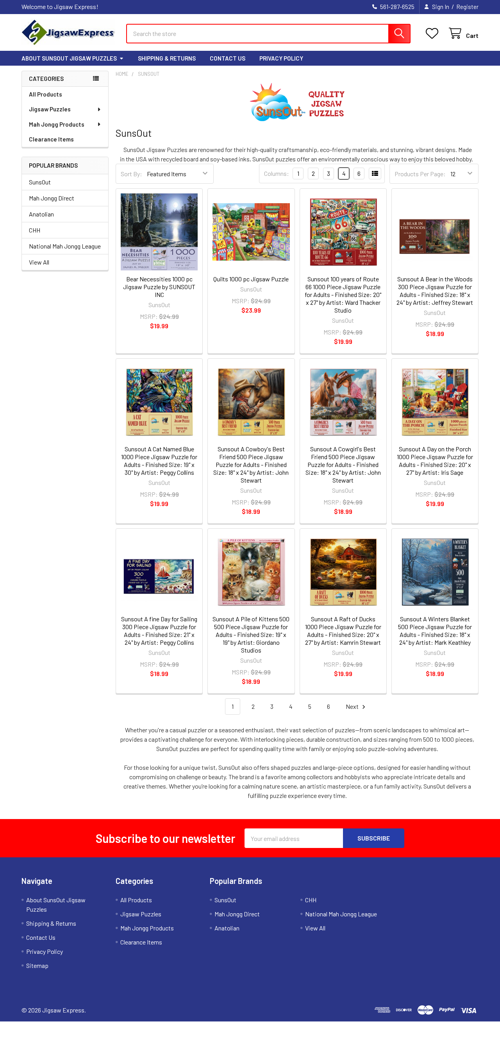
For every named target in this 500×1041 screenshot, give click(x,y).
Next (353, 706)
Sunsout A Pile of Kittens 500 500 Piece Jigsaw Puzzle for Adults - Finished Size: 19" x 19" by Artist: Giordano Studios (250, 634)
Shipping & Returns (167, 58)
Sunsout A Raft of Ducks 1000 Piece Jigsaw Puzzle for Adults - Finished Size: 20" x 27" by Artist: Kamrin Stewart (343, 630)
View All (39, 262)
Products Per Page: (420, 173)
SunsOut (40, 182)
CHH (34, 230)
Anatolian (41, 214)
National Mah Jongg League (65, 246)
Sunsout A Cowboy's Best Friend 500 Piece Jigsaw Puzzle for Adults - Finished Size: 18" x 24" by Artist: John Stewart (251, 464)
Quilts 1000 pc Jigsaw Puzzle (251, 279)
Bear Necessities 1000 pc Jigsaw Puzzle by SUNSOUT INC (159, 286)
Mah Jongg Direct (51, 198)
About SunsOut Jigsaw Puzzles (69, 58)
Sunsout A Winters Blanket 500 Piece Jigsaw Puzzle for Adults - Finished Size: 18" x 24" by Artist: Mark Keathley (435, 630)
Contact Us (227, 58)
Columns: (276, 173)
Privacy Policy (281, 58)
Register (467, 6)
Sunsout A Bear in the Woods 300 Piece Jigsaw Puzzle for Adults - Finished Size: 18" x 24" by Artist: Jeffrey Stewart (434, 290)
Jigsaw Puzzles (50, 109)
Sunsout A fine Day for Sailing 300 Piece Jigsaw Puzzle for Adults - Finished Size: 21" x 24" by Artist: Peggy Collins (159, 630)
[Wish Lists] (434, 33)
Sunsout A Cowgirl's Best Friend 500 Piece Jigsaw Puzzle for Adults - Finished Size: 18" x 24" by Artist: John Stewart (343, 464)
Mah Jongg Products (56, 124)
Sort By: (131, 173)
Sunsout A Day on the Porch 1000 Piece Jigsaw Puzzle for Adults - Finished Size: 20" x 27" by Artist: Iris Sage (435, 460)
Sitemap (37, 965)
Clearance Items (51, 139)
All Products (45, 94)
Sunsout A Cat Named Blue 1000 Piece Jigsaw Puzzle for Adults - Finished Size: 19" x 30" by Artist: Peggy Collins (159, 460)
